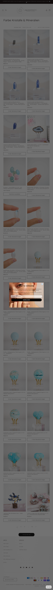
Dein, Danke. (26, 304)
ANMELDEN (26, 300)
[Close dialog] (42, 284)
